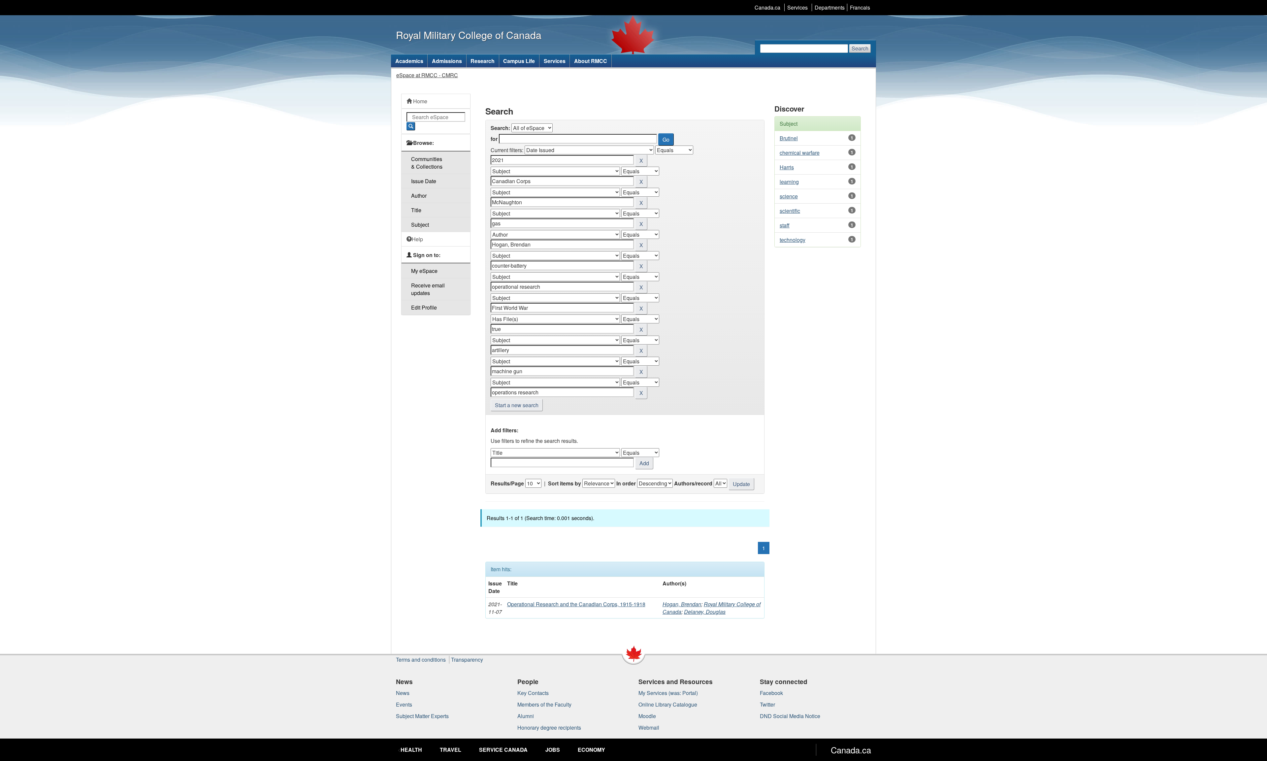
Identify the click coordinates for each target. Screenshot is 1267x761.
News (402, 693)
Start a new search (516, 405)
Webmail (648, 727)
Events (404, 704)
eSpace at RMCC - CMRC (427, 75)
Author (419, 195)
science (789, 196)
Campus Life (519, 61)
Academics (409, 61)
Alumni (525, 716)
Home (419, 101)
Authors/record (693, 483)
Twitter (767, 704)
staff (785, 225)
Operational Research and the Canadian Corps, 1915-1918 (576, 604)
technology (792, 240)
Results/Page (507, 483)
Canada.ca (767, 7)
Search (860, 48)
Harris (787, 167)
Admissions (447, 61)
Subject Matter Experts (422, 716)
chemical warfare (800, 152)
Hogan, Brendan (682, 604)
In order (626, 483)
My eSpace (424, 271)
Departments (830, 7)
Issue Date (423, 181)
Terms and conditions (421, 659)
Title (416, 210)
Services (797, 7)
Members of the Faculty (544, 704)
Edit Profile (424, 307)
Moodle (647, 716)
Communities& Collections (426, 162)
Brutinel (789, 138)
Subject (420, 224)
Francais (860, 7)
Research (483, 61)
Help (417, 239)
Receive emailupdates (428, 289)
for (494, 139)
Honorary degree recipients (549, 727)
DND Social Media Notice (790, 716)
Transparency (467, 659)
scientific (790, 211)
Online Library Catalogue (667, 704)
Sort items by (564, 483)
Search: (500, 128)
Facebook (771, 693)
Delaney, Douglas (705, 611)
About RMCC (590, 61)
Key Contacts (533, 693)
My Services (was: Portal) (668, 693)
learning (789, 181)
